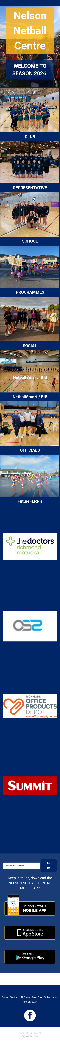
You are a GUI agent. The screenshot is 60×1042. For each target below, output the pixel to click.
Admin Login (31, 1036)
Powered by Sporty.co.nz (30, 1033)
